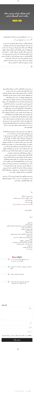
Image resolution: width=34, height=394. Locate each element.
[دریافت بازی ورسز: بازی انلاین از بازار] (22, 204)
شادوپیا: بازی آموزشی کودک (17, 274)
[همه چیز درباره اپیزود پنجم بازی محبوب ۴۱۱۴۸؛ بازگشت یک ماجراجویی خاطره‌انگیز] (5, 283)
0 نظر (31, 217)
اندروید (20, 20)
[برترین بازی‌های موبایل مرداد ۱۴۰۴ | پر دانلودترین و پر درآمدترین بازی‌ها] (5, 261)
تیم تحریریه (21, 39)
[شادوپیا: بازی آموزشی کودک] (5, 276)
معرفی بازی (15, 20)
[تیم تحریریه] (31, 40)
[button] (32, 2)
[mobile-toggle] (25, 2)
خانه (31, 36)
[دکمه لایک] (31, 214)
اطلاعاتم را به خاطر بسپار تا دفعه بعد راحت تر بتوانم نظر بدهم (16, 335)
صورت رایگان (16, 178)
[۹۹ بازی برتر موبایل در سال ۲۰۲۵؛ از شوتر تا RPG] (5, 268)
